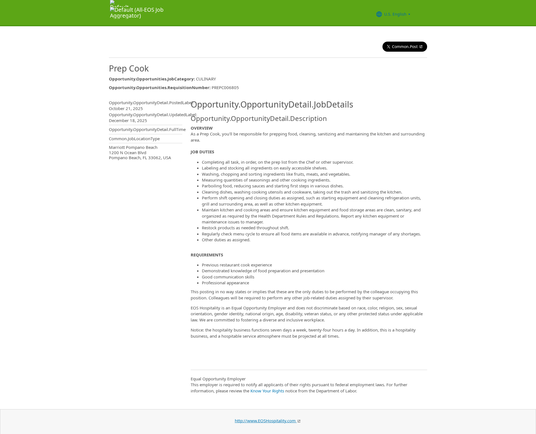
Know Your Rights (267, 391)
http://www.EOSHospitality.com (266, 420)
